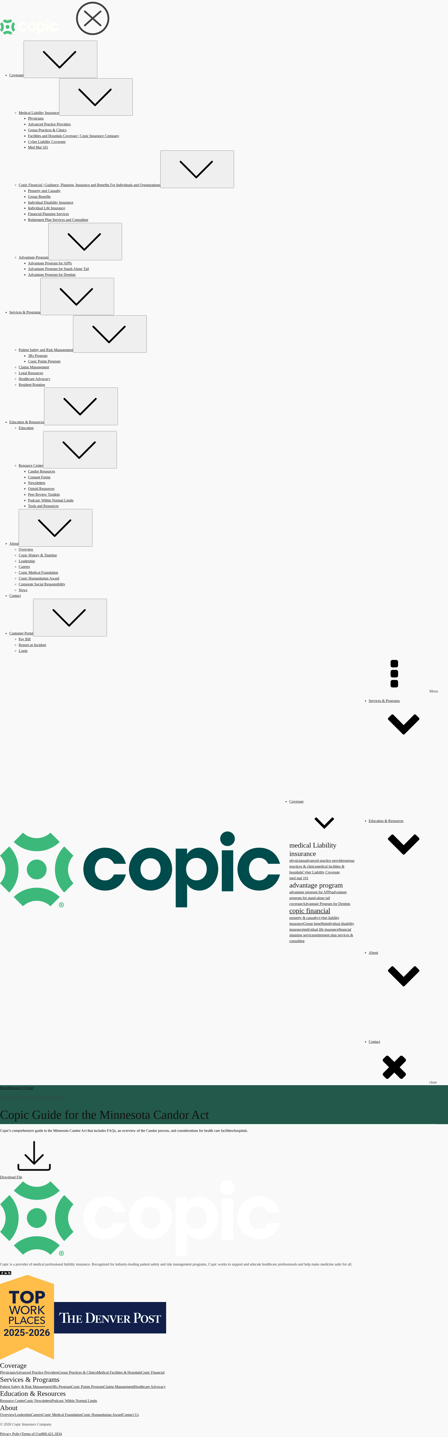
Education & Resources (386, 821)
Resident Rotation (391, 815)
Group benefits (314, 924)
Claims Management (393, 798)
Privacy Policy (10, 1434)
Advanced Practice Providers (37, 1372)
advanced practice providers (325, 861)
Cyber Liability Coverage (321, 872)
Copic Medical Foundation (397, 1018)
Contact (374, 1042)
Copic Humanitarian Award (398, 1024)
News (382, 1036)
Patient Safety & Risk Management (26, 1387)
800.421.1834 (51, 1434)
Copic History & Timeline (397, 1001)
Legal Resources (390, 804)
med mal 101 (298, 878)
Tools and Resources (402, 947)
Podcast (393, 935)
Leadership (386, 1007)
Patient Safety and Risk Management (405, 743)
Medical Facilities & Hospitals (119, 1372)
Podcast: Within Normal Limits (74, 1401)
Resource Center (390, 869)
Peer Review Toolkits (403, 941)
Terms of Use (31, 1434)
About (373, 953)
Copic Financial (152, 1372)
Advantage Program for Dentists (326, 904)
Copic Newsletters (38, 1401)
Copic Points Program (403, 792)
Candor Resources (400, 912)
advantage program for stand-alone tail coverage (318, 898)
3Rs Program (397, 786)
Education (385, 864)
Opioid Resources (400, 929)
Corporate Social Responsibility (401, 1030)
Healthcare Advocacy (394, 809)
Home (4, 1088)
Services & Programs (384, 701)
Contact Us (130, 1415)
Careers (383, 1013)
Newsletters (396, 924)
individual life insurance (321, 929)
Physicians (8, 1372)
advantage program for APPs (310, 892)
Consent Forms (398, 918)
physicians (297, 861)
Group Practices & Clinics (77, 1372)
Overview (385, 995)
